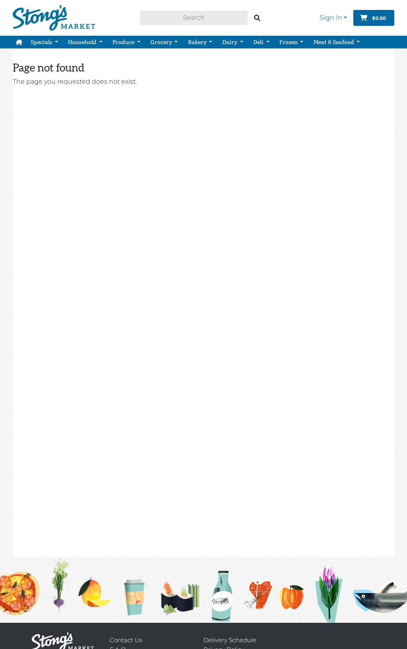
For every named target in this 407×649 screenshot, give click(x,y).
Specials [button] (42, 42)
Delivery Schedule (230, 640)
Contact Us (126, 640)
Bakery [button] (198, 42)
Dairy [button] (230, 42)
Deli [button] (259, 42)
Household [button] (83, 42)
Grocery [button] (161, 42)
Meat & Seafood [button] (334, 42)
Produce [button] (124, 42)
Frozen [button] (289, 42)
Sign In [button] (331, 17)
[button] (19, 42)
